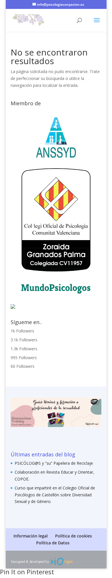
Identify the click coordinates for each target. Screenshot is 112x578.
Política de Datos (52, 543)
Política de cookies (73, 536)
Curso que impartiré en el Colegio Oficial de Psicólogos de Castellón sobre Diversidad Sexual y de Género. (55, 494)
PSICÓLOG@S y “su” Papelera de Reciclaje (54, 463)
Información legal (30, 536)
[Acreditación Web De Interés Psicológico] (13, 307)
